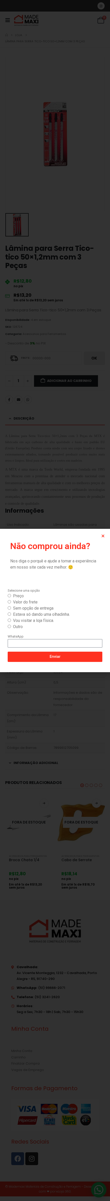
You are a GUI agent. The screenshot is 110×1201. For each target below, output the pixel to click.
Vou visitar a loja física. (33, 620)
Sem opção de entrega (33, 608)
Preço (18, 595)
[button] (103, 536)
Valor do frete (25, 602)
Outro (18, 626)
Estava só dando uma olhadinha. (41, 614)
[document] (55, 600)
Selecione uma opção (24, 590)
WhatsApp (16, 636)
